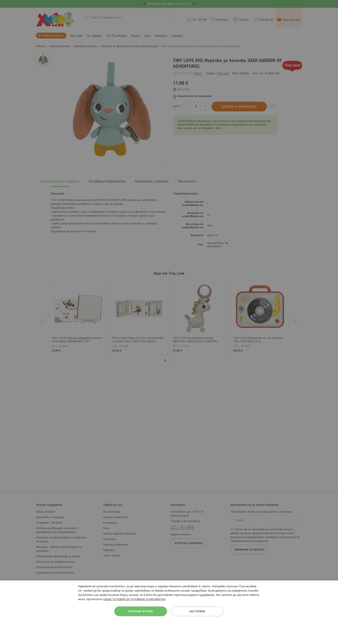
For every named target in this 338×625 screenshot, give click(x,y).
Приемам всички (140, 611)
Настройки (197, 611)
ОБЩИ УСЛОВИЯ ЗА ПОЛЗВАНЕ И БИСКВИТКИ (134, 599)
